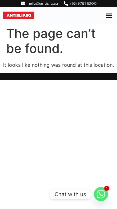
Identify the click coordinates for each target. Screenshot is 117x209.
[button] (109, 15)
